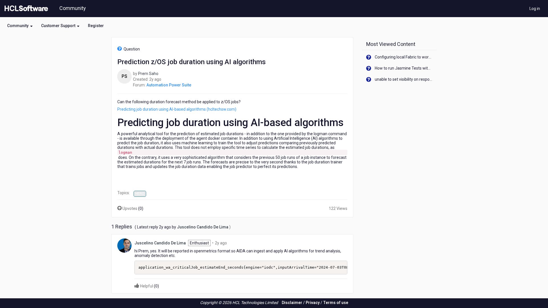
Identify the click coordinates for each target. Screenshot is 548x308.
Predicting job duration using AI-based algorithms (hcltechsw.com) (176, 109)
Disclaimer (292, 302)
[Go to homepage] (25, 8)
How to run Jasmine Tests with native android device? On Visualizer (404, 68)
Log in (534, 8)
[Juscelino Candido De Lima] (124, 245)
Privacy (313, 302)
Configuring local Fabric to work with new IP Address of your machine (404, 57)
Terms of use (335, 302)
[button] (20, 25)
